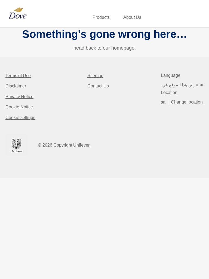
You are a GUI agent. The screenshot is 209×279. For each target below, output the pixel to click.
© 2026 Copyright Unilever (64, 145)
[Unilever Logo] (16, 154)
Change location (187, 102)
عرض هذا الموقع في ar (183, 85)
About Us (132, 17)
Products (101, 17)
